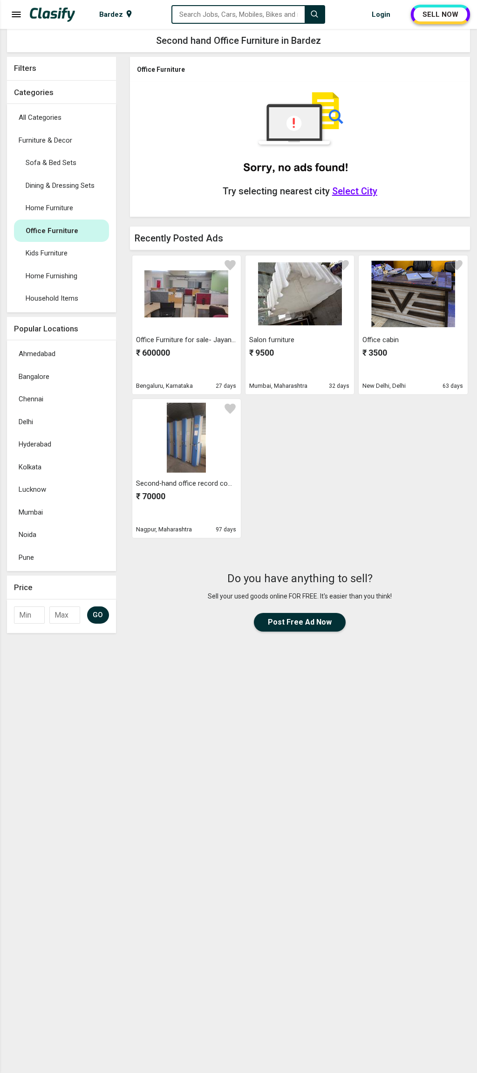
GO (98, 615)
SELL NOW (440, 14)
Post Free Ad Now (300, 622)
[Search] (314, 14)
